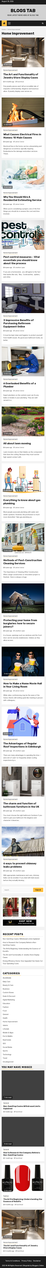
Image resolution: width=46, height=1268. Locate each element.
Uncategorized (8, 1062)
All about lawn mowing (17, 443)
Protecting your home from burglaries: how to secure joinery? (20, 623)
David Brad (20, 82)
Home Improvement (10, 70)
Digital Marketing (9, 1000)
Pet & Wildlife (8, 1036)
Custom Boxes (8, 992)
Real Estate (7, 1040)
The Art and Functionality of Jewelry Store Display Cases (20, 76)
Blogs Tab (23, 10)
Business (6, 989)
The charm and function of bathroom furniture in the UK (21, 805)
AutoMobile (7, 978)
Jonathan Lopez (20, 267)
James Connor (19, 142)
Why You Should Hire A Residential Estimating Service (22, 198)
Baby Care (6, 982)
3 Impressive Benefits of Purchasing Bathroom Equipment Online (18, 323)
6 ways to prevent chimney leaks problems (19, 865)
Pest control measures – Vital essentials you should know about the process (21, 260)
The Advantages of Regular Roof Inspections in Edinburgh (22, 745)
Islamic (5, 1025)
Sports (5, 1051)
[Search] (42, 23)
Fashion (6, 1007)
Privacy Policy (27, 1261)
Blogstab (26, 1266)
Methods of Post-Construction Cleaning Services (22, 562)
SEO (4, 1044)
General (5, 1014)
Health (5, 1018)
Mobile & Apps (8, 1033)
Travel (5, 1058)
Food (5, 1011)
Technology (7, 1054)
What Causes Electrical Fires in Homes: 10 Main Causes (22, 136)
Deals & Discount (9, 996)
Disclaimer (37, 1261)
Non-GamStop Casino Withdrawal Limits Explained (21, 939)
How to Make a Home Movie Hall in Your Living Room (22, 685)
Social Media (7, 1047)
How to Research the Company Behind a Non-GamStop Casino (21, 1154)
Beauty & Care (8, 985)
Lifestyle (6, 1029)
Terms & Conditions (12, 1261)
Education (6, 1003)
